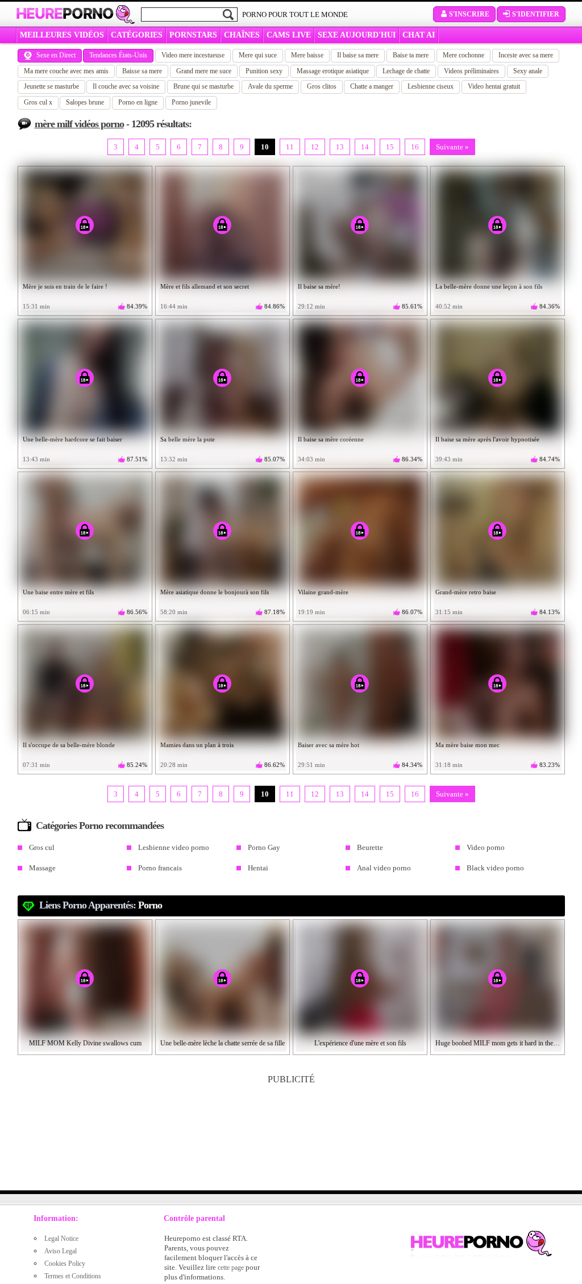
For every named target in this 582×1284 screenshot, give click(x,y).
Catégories (137, 35)
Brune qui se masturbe (203, 86)
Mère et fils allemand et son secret (204, 286)
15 (390, 147)
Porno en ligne (137, 102)
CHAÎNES (242, 35)
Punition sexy (264, 71)
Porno (150, 905)
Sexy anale (527, 71)
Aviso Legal (60, 1251)
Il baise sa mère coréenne (331, 439)
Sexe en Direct (56, 55)
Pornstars (193, 35)
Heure (65, 13)
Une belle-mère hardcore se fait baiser (72, 439)
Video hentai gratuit (494, 86)
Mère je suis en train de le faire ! (65, 286)
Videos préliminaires (471, 71)
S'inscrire (469, 14)
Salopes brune (85, 102)
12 (315, 147)
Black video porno (495, 868)
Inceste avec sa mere (525, 55)
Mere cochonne (463, 55)
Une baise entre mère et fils (58, 592)
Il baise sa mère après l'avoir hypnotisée (487, 439)
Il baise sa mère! (319, 286)
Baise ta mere (411, 55)
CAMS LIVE (289, 35)
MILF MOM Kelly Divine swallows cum (85, 1043)
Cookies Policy (64, 1264)
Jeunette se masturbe (51, 86)
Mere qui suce (258, 55)
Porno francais (160, 868)
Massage (42, 868)
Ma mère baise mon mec (467, 744)
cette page (231, 1268)
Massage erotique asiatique (333, 71)
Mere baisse (307, 55)
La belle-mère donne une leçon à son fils (488, 286)
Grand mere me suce (203, 71)
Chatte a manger (371, 86)
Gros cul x (38, 102)
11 (290, 147)
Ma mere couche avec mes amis (66, 71)
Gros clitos (321, 86)
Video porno (486, 847)
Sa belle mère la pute (187, 439)
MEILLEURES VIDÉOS (62, 35)
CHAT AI (418, 35)
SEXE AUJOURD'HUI (357, 35)
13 (340, 147)
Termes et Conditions (72, 1276)
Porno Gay (264, 847)
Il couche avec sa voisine (126, 86)
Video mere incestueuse (193, 55)
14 (365, 147)
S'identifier (535, 14)
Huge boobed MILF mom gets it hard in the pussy (497, 1043)
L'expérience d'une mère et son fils (360, 1043)
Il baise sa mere (358, 55)
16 (415, 147)
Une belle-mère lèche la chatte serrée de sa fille (222, 1043)
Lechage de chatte (406, 71)
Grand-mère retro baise (465, 592)
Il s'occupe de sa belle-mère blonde (69, 744)
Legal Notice (61, 1239)
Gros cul (42, 847)
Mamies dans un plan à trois (197, 744)
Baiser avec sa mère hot (328, 744)
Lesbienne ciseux (431, 86)
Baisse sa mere (142, 71)
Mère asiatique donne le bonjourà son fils (214, 592)
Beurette (370, 847)
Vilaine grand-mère (323, 592)
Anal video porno (384, 868)
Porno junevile (191, 102)
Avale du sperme (270, 86)
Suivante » (452, 147)
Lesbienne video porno (173, 847)
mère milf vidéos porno (79, 124)
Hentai (258, 868)
